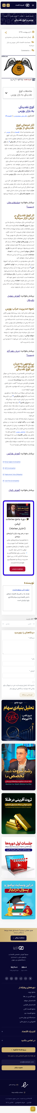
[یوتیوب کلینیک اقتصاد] (25, 978)
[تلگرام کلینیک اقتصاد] (21, 978)
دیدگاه (31, 638)
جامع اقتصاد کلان (29, 1009)
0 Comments (25, 51)
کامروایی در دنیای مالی (27, 1022)
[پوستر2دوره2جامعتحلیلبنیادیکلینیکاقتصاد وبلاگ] (18, 720)
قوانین (29, 1102)
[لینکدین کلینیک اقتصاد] (11, 978)
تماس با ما (9, 1102)
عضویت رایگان (18, 1068)
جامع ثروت (31, 992)
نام (32, 659)
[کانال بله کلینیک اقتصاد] (7, 978)
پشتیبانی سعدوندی (11, 37)
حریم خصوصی (20, 1102)
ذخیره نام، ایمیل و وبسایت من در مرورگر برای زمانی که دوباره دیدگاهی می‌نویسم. (18, 687)
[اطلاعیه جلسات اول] (18, 857)
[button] (5, 33)
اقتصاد (17, 132)
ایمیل (31, 671)
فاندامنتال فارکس (29, 1005)
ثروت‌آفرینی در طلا (29, 996)
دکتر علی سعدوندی (20, 116)
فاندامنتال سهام (29, 1001)
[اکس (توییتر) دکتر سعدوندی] (30, 978)
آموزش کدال (14, 490)
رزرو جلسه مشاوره (19, 1050)
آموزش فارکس (13, 453)
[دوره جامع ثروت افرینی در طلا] (18, 813)
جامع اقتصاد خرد (29, 1013)
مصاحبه (27, 42)
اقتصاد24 (8, 116)
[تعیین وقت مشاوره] (18, 767)
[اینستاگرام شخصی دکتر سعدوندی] (16, 978)
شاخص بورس (20, 432)
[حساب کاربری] (8, 5)
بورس (8, 132)
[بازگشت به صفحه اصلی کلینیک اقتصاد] (18, 948)
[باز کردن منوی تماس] (32, 1108)
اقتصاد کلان (20, 42)
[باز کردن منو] (33, 5)
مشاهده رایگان (19, 938)
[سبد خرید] (4, 5)
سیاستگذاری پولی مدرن (27, 1018)
